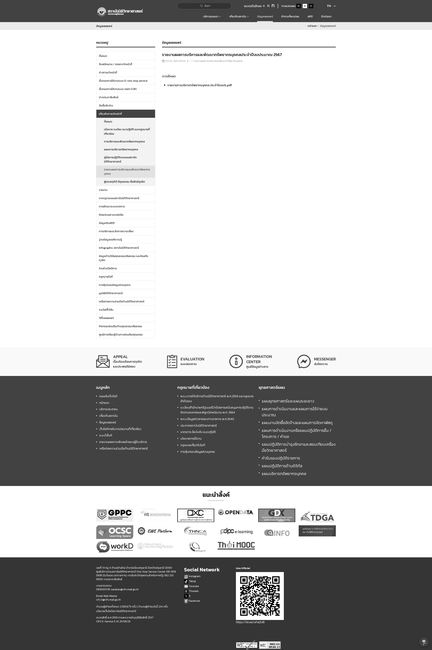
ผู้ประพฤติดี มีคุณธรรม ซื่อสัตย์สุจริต (124, 182)
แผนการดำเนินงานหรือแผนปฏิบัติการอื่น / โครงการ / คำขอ (296, 433)
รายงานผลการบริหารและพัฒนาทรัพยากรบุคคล (127, 171)
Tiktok (192, 581)
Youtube (193, 586)
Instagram (194, 576)
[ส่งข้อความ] (316, 361)
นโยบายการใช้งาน (190, 438)
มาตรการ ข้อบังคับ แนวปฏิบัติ (198, 432)
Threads (193, 591)
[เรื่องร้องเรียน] (119, 361)
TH (329, 6)
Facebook (194, 601)
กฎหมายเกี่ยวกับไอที (192, 445)
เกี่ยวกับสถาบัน (108, 415)
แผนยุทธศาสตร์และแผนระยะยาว (288, 401)
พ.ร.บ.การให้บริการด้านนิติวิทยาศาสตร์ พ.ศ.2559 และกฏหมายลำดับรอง (216, 398)
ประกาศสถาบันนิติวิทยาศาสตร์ (198, 425)
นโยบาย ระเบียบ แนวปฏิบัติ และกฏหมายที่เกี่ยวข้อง (127, 131)
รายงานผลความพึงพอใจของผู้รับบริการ (123, 442)
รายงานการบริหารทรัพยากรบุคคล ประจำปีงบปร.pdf (199, 85)
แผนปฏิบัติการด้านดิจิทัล (282, 466)
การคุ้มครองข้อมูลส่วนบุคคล (197, 451)
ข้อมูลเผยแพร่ (107, 422)
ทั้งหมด (108, 121)
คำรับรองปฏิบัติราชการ (281, 458)
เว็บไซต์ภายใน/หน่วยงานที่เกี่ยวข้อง (120, 429)
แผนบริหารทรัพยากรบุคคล (284, 474)
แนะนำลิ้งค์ (105, 435)
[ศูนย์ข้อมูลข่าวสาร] (251, 361)
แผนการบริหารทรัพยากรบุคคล (121, 149)
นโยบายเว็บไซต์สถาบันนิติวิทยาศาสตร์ (116, 611)
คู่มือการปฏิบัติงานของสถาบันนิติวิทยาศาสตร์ (120, 159)
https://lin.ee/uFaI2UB (250, 622)
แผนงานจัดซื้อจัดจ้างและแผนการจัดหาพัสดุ (297, 423)
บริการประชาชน (108, 409)
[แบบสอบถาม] (186, 361)
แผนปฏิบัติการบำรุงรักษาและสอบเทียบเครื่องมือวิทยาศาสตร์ (298, 447)
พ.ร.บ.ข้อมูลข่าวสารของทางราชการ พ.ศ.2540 (207, 419)
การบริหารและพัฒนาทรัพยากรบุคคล (124, 141)
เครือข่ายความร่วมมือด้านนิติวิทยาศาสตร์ (123, 448)
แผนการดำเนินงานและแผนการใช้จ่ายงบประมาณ (295, 412)
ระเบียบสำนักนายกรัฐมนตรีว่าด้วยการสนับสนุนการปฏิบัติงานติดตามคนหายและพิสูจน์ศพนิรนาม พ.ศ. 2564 (216, 410)
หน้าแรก (312, 26)
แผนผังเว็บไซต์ (108, 396)
